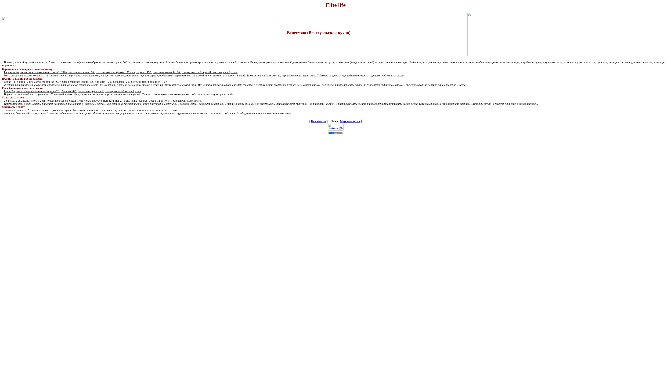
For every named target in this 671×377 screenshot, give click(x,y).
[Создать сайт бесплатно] (335, 133)
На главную (318, 121)
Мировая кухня (350, 121)
